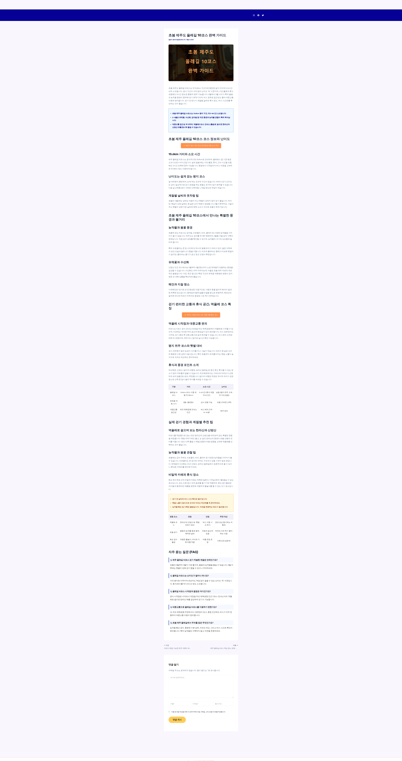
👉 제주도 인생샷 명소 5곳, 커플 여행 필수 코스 (201, 315)
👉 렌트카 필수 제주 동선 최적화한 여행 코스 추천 (201, 145)
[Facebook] (258, 15)
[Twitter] (263, 15)
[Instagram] (254, 15)
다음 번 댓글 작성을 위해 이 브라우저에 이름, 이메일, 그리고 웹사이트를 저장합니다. (198, 712)
